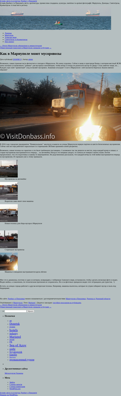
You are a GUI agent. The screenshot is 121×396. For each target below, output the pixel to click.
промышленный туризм (21, 359)
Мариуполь (17, 303)
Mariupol (31, 303)
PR (10, 342)
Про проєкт (9, 42)
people (11, 340)
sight (12, 349)
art (10, 320)
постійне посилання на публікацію (67, 303)
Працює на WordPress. (9, 395)
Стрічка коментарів (17, 387)
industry (13, 333)
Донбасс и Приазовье (16, 299)
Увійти (12, 382)
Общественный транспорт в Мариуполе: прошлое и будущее (25, 48)
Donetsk (14, 323)
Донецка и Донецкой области (98, 299)
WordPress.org (14, 389)
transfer (13, 354)
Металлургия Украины (14, 373)
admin (30, 59)
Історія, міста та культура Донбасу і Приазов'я (18, 1)
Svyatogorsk (15, 352)
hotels (13, 330)
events (12, 327)
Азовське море (11, 37)
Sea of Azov (17, 345)
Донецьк (8, 33)
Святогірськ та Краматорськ (16, 40)
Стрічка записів (15, 384)
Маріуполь (9, 35)
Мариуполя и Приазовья (76, 299)
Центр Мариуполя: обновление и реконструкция (21, 46)
